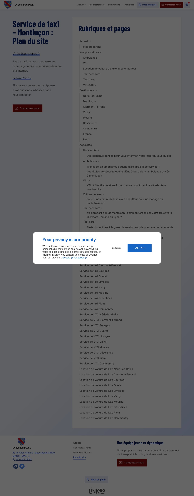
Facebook (79, 257)
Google (66, 257)
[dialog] (97, 248)
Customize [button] (116, 248)
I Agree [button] (140, 248)
